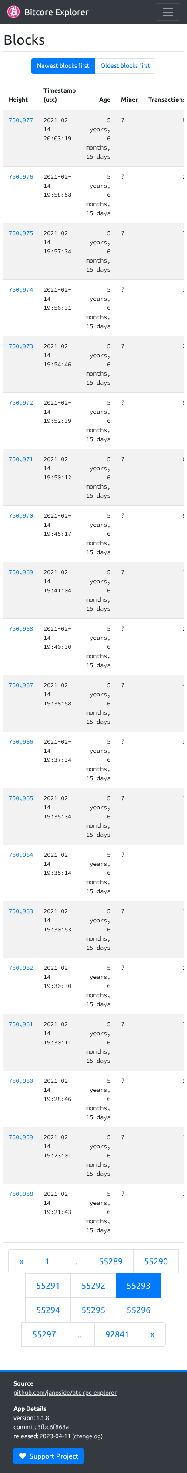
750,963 (21, 911)
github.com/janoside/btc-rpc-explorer (65, 1392)
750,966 (21, 741)
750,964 (21, 854)
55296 (138, 1310)
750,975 (21, 233)
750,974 (21, 289)
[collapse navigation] (168, 12)
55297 (44, 1334)
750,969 (21, 572)
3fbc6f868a (53, 1426)
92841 (117, 1334)
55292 (93, 1285)
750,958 (21, 1193)
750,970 (21, 515)
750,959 (21, 1137)
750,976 (21, 176)
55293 (138, 1285)
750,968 (21, 628)
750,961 (21, 1024)
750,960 (21, 1080)
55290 (156, 1261)
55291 (48, 1285)
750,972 (21, 402)
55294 (48, 1310)
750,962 (21, 967)
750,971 (21, 459)
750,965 (21, 798)
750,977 (21, 120)
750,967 (21, 685)
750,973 (21, 346)
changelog (87, 1436)
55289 (111, 1261)
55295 (93, 1310)
